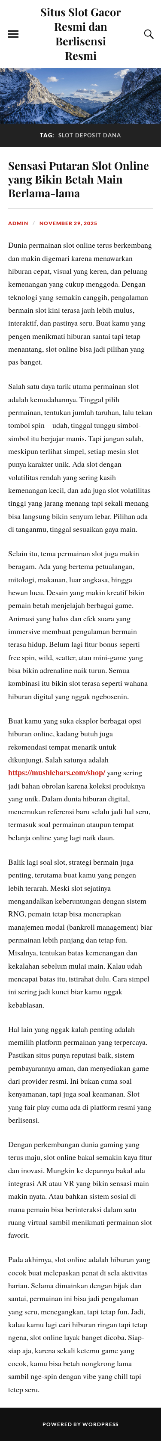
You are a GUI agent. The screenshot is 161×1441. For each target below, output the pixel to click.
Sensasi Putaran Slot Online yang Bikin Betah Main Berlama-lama (78, 179)
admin (18, 223)
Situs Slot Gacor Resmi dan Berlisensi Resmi (80, 33)
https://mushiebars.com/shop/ (56, 772)
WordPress (100, 1424)
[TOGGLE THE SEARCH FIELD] (148, 34)
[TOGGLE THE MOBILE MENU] (13, 34)
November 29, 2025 (68, 223)
